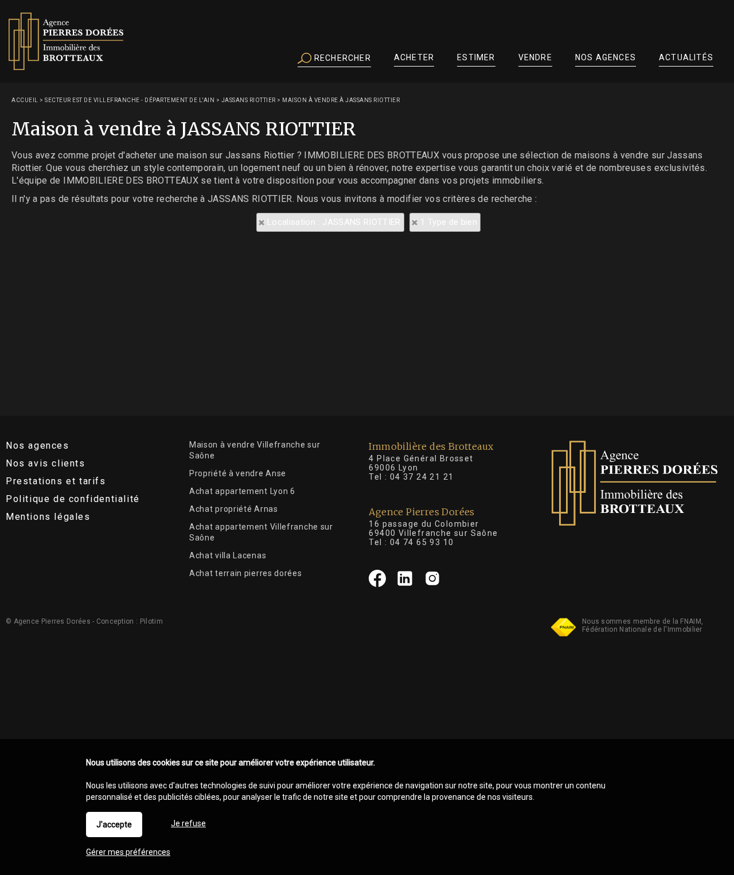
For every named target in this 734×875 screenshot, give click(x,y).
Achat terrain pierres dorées (245, 573)
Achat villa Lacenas (227, 555)
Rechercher (341, 58)
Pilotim (151, 621)
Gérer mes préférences (128, 852)
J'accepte (114, 824)
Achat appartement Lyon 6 (242, 491)
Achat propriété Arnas (233, 509)
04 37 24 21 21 (422, 476)
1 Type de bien (448, 222)
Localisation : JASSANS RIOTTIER (334, 222)
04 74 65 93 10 (422, 542)
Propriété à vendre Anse (237, 473)
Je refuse (188, 823)
